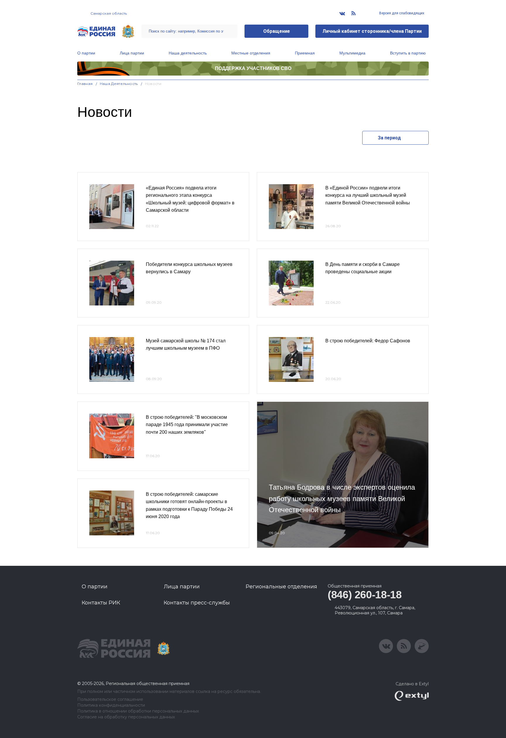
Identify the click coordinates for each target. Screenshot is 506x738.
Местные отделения (250, 53)
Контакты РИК (101, 602)
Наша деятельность (188, 53)
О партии (86, 53)
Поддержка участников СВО (253, 68)
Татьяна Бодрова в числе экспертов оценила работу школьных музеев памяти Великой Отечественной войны (342, 498)
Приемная (305, 53)
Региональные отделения (281, 586)
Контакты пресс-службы (197, 602)
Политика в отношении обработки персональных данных (138, 711)
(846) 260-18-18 (365, 595)
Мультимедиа (352, 53)
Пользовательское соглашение (110, 699)
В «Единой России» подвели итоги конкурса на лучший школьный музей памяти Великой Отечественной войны (367, 195)
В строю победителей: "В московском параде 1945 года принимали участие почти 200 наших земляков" (187, 425)
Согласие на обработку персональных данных (126, 717)
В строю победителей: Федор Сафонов (367, 340)
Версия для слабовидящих (401, 13)
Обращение (276, 31)
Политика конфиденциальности (111, 705)
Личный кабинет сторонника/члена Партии (372, 31)
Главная (85, 83)
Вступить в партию (408, 53)
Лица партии (132, 53)
